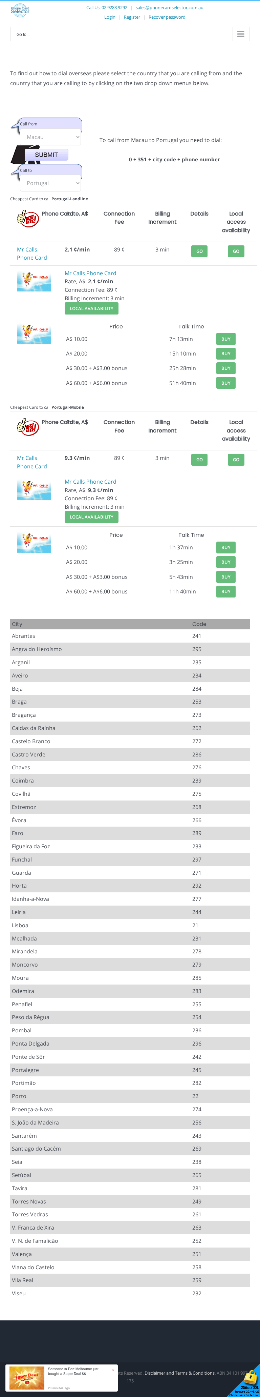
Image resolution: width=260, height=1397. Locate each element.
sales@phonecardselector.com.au (169, 7)
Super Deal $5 (74, 1373)
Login (109, 17)
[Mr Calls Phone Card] (34, 273)
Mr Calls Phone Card (90, 273)
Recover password (167, 17)
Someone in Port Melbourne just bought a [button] (73, 1371)
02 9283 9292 (114, 7)
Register (132, 17)
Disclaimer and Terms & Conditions (180, 1373)
